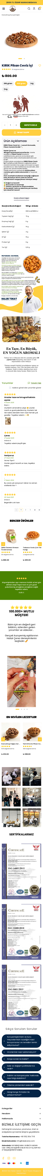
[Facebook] (3, 1158)
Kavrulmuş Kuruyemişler (11, 15)
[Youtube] (14, 1158)
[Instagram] (8, 1158)
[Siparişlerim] (34, 8)
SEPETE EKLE (30, 125)
